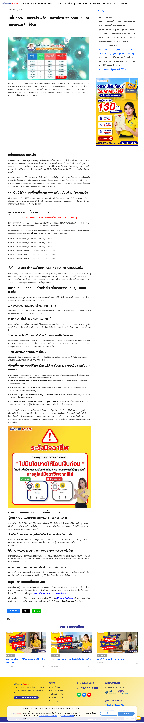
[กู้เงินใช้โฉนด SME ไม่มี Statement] (117, 642)
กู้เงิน (8, 619)
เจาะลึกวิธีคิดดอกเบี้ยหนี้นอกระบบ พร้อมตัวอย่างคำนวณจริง (117, 21)
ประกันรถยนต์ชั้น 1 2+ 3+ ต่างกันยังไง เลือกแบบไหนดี (117, 61)
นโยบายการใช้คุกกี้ (67, 715)
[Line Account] (79, 695)
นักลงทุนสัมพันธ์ (82, 3)
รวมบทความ (106, 3)
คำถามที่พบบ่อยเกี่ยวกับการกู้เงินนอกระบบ (114, 41)
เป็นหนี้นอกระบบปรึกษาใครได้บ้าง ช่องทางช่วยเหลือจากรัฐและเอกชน (117, 37)
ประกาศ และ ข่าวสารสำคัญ (59, 698)
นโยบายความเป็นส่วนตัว (48, 715)
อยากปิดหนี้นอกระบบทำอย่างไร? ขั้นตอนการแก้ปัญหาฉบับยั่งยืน (117, 33)
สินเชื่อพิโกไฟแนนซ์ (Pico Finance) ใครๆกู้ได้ (51, 593)
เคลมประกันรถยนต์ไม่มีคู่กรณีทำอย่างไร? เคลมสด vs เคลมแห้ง (117, 49)
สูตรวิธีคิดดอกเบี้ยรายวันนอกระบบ (112, 25)
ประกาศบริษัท (95, 3)
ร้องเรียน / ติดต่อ (56, 701)
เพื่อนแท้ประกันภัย (45, 3)
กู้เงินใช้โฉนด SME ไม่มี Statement (112, 65)
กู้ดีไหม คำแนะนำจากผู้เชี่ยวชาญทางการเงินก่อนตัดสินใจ (117, 29)
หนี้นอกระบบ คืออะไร (106, 17)
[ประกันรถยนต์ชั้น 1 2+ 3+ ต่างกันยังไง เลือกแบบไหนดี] (71, 642)
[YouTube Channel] (89, 695)
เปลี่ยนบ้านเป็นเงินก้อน (64, 598)
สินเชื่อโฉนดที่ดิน (10, 655)
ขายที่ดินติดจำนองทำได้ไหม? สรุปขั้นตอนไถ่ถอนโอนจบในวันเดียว (117, 57)
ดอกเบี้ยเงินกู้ (70, 3)
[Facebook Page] (84, 695)
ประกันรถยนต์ (55, 655)
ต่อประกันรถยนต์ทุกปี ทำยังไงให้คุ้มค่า (113, 69)
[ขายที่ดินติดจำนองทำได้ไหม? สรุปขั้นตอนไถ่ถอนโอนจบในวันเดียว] (26, 642)
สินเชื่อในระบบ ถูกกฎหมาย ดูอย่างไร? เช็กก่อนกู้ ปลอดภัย (117, 53)
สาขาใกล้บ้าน (58, 3)
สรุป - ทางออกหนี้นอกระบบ (109, 45)
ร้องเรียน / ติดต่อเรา (120, 3)
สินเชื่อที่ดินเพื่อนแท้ (29, 3)
